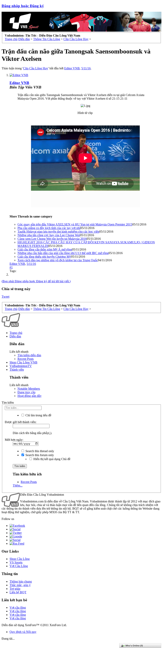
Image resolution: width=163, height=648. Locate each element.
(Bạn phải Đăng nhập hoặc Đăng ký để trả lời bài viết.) (36, 281)
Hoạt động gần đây (29, 395)
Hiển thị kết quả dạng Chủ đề (51, 459)
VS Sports (16, 562)
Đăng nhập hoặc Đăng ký (23, 6)
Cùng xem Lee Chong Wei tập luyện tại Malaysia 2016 (52, 238)
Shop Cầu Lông (20, 559)
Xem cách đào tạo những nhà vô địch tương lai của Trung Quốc (57, 260)
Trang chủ (16, 332)
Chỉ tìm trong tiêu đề (38, 415)
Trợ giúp (15, 588)
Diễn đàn (15, 336)
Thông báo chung (21, 581)
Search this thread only (39, 451)
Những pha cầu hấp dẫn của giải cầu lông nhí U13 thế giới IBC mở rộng (63, 253)
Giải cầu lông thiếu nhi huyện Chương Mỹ (44, 256)
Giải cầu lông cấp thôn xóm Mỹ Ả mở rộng (44, 249)
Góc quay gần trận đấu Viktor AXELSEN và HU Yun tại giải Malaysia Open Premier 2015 (74, 224)
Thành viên (17, 369)
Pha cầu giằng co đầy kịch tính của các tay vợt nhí (48, 228)
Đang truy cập (26, 392)
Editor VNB (72, 68)
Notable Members (28, 388)
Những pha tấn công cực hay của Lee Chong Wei (48, 235)
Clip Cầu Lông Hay (35, 68)
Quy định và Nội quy (23, 631)
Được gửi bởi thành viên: (20, 422)
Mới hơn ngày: (14, 439)
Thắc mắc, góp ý (20, 585)
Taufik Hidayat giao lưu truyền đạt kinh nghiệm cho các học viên (58, 231)
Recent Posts (25, 358)
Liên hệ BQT (18, 592)
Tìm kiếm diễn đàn (29, 355)
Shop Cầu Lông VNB (23, 362)
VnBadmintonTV (21, 366)
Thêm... (17, 485)
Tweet (5, 296)
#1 (11, 267)
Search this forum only (39, 455)
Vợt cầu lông (18, 607)
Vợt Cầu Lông (19, 566)
